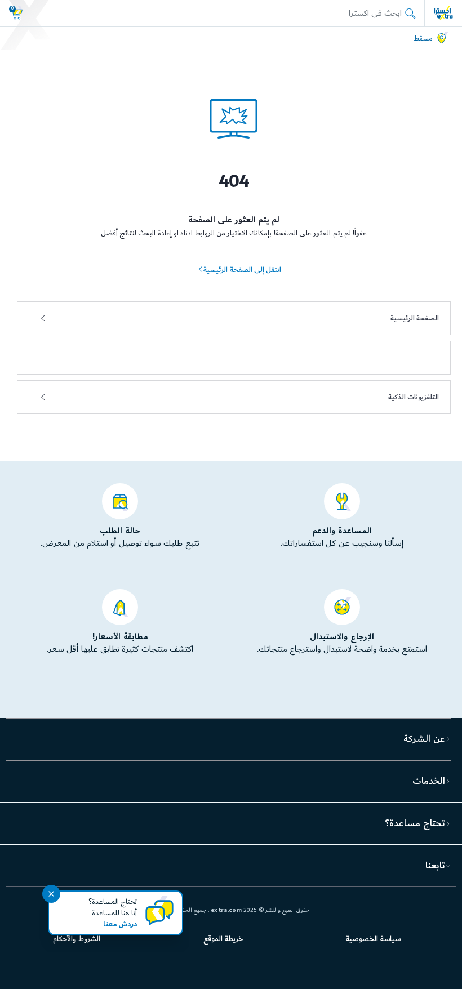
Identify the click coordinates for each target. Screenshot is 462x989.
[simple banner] (443, 13)
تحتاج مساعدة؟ (415, 823)
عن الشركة (424, 739)
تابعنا (435, 866)
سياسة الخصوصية (373, 939)
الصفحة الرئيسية (414, 318)
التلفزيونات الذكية (413, 397)
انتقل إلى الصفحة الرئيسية (242, 270)
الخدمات (428, 781)
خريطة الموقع (222, 939)
